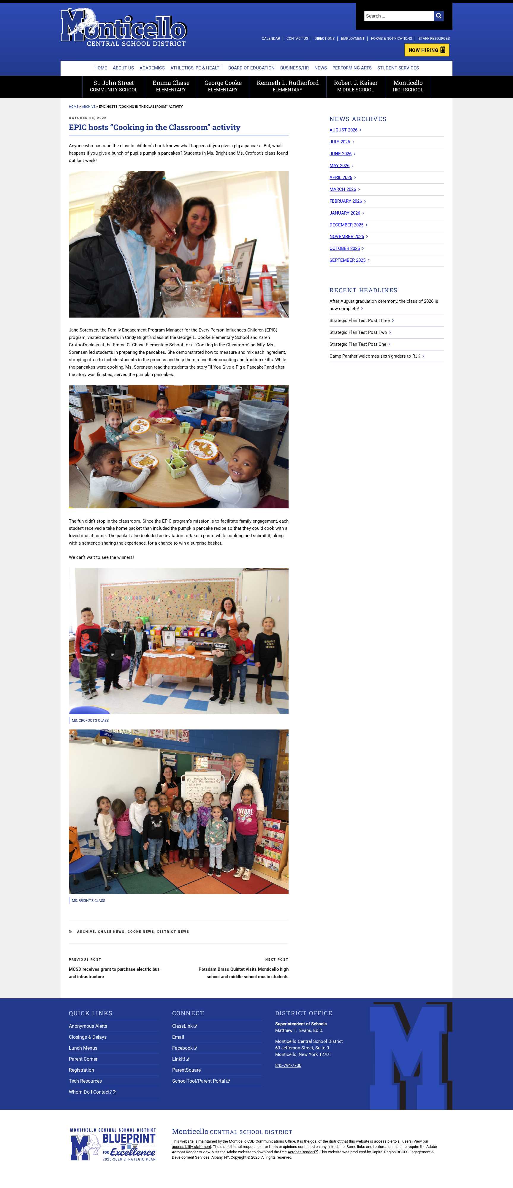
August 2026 (343, 130)
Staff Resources (434, 39)
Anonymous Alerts (88, 1026)
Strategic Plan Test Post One (358, 344)
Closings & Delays (88, 1037)
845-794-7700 (288, 1065)
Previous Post (85, 960)
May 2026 (339, 165)
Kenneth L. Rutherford (288, 86)
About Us (123, 68)
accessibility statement (191, 1146)
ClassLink (182, 1026)
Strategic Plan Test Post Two (358, 332)
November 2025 (347, 236)
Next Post (277, 960)
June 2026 (341, 153)
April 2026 (341, 177)
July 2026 (340, 142)
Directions (325, 39)
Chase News (111, 932)
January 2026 (345, 213)
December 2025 (346, 225)
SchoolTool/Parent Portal (198, 1081)
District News (173, 932)
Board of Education (251, 68)
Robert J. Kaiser (356, 86)
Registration (81, 1070)
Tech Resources (85, 1081)
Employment (353, 39)
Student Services (398, 68)
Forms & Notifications (391, 39)
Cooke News (141, 932)
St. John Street (113, 86)
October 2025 (345, 248)
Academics (152, 68)
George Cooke (223, 86)
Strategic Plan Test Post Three (360, 320)
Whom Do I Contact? (90, 1092)
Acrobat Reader (301, 1152)
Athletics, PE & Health (196, 68)
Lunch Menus (83, 1048)
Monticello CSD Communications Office (262, 1141)
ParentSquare (186, 1070)
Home (100, 68)
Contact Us (297, 39)
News (320, 68)
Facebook (182, 1048)
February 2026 (346, 201)
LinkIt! (178, 1059)
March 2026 (343, 189)
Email (178, 1037)
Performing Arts (352, 68)
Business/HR (294, 68)
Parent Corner (83, 1059)
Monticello (408, 86)
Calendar (271, 39)
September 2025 (347, 260)
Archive (86, 932)
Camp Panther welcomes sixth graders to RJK (375, 356)
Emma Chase (171, 86)
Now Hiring (423, 50)
